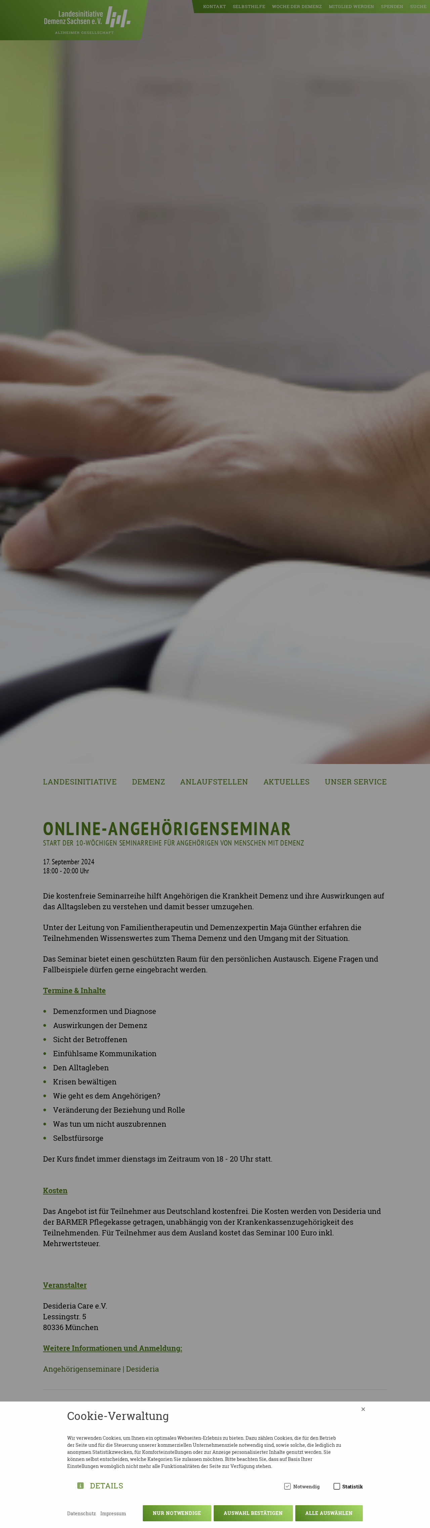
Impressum (113, 1513)
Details (106, 1484)
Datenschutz (81, 1513)
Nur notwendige (177, 1513)
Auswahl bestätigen (253, 1513)
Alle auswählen (329, 1513)
